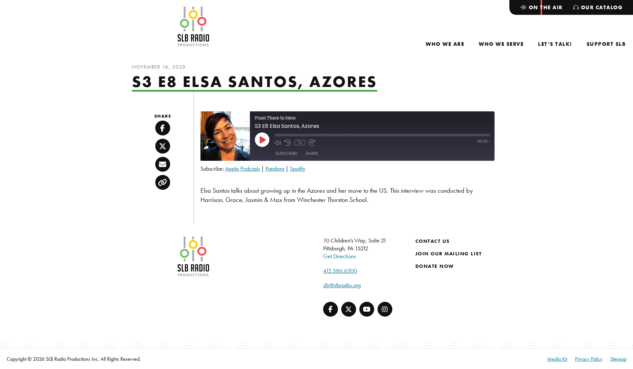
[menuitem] (444, 44)
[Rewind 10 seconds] (288, 142)
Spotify (297, 168)
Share (312, 153)
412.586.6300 (340, 270)
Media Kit (557, 358)
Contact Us (432, 241)
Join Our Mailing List (448, 253)
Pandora (274, 168)
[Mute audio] (278, 143)
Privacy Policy (588, 358)
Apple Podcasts (242, 168)
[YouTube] (366, 309)
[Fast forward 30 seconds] (312, 142)
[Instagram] (384, 309)
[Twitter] (348, 309)
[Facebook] (330, 309)
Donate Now (434, 266)
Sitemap (618, 358)
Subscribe (286, 153)
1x (300, 142)
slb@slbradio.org (342, 285)
